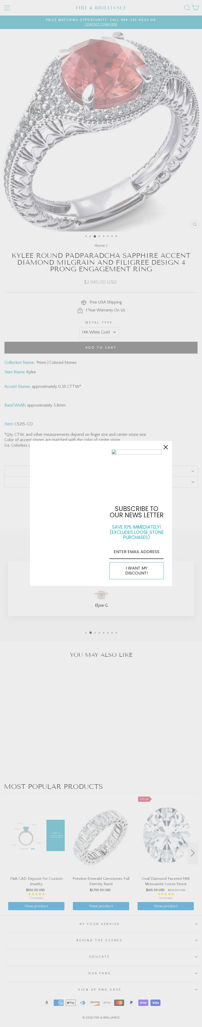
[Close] (165, 447)
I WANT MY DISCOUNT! (136, 570)
